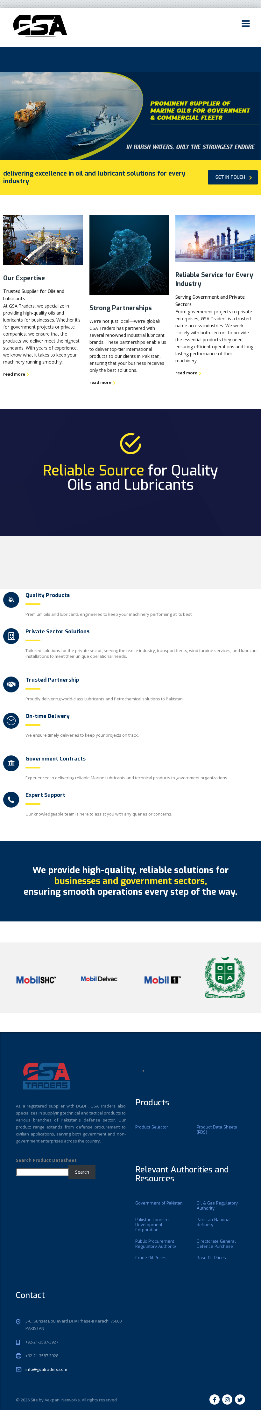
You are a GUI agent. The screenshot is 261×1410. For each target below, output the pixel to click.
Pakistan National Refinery (214, 1222)
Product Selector (151, 1127)
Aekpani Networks (62, 1400)
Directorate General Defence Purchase (216, 1244)
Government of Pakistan (159, 1203)
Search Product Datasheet (46, 1160)
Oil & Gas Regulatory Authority (217, 1206)
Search (82, 1172)
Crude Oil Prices (150, 1258)
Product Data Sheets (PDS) (217, 1130)
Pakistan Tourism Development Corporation (152, 1225)
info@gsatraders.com (46, 1369)
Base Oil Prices (211, 1258)
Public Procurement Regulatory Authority (155, 1244)
